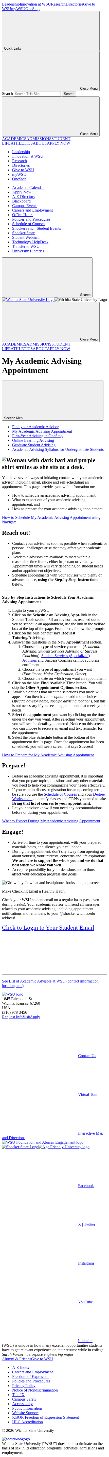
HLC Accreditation (27, 1422)
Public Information (27, 1408)
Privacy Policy (23, 1385)
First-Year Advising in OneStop (37, 436)
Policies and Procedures (31, 219)
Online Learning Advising (33, 440)
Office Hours (22, 215)
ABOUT (40, 143)
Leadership (11, 4)
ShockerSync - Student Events (36, 228)
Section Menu (14, 418)
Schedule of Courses (28, 224)
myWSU (18, 9)
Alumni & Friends (16, 1359)
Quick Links (13, 48)
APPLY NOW (58, 143)
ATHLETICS (22, 143)
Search (7, 93)
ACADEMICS (14, 139)
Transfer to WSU (26, 246)
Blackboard (21, 201)
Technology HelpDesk (30, 242)
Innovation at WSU (35, 4)
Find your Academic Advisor (35, 427)
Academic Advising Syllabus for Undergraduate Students (58, 449)
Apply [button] (35, 1017)
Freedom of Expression (30, 1376)
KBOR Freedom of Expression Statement (45, 1417)
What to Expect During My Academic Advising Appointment (51, 821)
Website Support (25, 1413)
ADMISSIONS (38, 139)
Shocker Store (23, 233)
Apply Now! (22, 192)
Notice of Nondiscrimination (35, 1390)
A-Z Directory (23, 196)
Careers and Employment (32, 210)
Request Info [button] (12, 1017)
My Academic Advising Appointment (42, 431)
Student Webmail (26, 237)
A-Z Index (20, 1367)
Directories (74, 4)
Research (58, 4)
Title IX (18, 1395)
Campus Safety (24, 1399)
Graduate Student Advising (34, 445)
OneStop (32, 9)
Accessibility (22, 1404)
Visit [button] (26, 1017)
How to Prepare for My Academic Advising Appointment (48, 755)
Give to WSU (23, 170)
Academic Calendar (28, 187)
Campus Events (24, 206)
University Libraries (28, 251)
